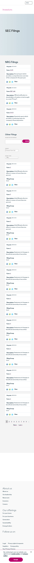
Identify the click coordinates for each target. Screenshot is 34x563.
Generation (6, 519)
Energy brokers (7, 526)
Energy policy (14, 546)
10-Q (11, 112)
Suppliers (5, 546)
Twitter (15, 535)
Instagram (11, 535)
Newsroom (6, 498)
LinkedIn (4, 535)
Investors (7, 9)
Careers (5, 504)
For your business (8, 516)
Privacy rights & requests (15, 543)
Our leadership (7, 494)
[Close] (31, 552)
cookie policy (15, 554)
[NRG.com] (3, 2)
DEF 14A (12, 91)
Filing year (8, 155)
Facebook (7, 535)
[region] (17, 556)
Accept (16, 559)
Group (7, 148)
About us (5, 491)
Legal (4, 543)
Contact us (17, 471)
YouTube (19, 535)
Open (30, 2)
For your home (7, 513)
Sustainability (7, 523)
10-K (11, 70)
